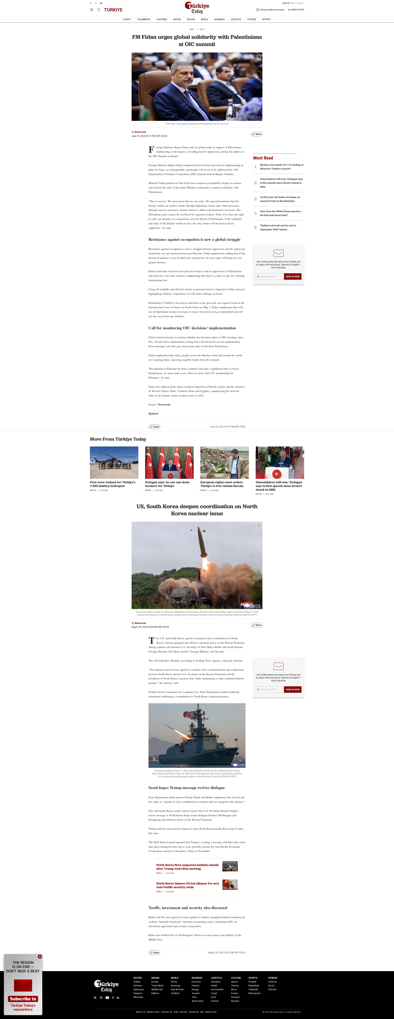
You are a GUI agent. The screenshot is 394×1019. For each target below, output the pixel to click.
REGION (191, 19)
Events (234, 993)
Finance (195, 985)
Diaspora (138, 993)
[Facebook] (113, 997)
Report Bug (210, 1012)
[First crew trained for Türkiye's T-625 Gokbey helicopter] (114, 462)
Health (214, 985)
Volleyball (253, 989)
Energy (195, 989)
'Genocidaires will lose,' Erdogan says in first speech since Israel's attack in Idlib (279, 485)
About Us (140, 1012)
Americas (175, 985)
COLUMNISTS (144, 19)
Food (213, 997)
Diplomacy (139, 989)
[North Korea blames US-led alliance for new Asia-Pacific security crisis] (230, 885)
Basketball (254, 985)
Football (252, 982)
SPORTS (266, 19)
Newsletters (153, 1012)
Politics (137, 982)
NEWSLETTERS (297, 10)
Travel (214, 993)
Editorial (272, 989)
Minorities (138, 997)
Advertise (194, 1012)
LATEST (127, 19)
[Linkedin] (118, 998)
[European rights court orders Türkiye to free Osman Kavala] (224, 462)
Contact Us (166, 1012)
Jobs (176, 1012)
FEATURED (162, 19)
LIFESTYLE (236, 19)
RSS (202, 1012)
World (159, 873)
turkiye (113, 9)
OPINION (272, 978)
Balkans (155, 993)
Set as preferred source (272, 9)
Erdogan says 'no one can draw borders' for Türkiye (167, 484)
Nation (202, 29)
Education (216, 982)
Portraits (235, 997)
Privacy (183, 1012)
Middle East (157, 989)
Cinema (235, 985)
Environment (217, 989)
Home (191, 29)
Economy (196, 982)
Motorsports (255, 993)
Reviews (235, 1001)
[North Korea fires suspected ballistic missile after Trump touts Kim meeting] (230, 866)
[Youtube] (107, 997)
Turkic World (157, 985)
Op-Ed (271, 985)
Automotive (197, 1001)
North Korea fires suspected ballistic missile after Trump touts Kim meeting (187, 866)
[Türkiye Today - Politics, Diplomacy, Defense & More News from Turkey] (197, 8)
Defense (138, 985)
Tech (194, 997)
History (234, 982)
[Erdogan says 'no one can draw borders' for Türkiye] (169, 462)
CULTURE (251, 19)
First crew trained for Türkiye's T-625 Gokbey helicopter (112, 484)
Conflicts (175, 993)
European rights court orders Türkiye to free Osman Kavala (221, 484)
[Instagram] (101, 997)
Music (234, 989)
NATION (177, 19)
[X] (95, 997)
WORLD (204, 19)
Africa (174, 982)
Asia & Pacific (177, 989)
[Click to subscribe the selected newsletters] (293, 276)
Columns (272, 982)
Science (215, 1001)
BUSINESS (219, 19)
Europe (154, 982)
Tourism (196, 993)
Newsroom (140, 132)
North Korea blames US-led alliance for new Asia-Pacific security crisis (187, 885)
